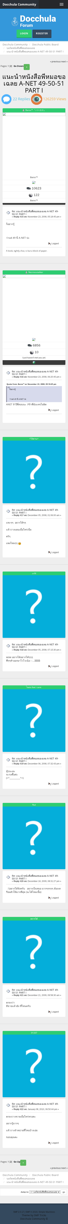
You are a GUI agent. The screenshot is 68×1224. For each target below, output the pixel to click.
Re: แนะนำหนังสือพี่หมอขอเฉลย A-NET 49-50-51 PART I (35, 213)
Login (24, 33)
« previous (55, 61)
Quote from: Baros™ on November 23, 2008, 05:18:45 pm (31, 384)
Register (42, 33)
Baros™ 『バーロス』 (35, 110)
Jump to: (25, 1192)
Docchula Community (19, 4)
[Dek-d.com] (34, 362)
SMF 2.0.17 (18, 1212)
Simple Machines (47, 1212)
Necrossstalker (35, 272)
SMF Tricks (40, 1215)
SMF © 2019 (31, 1212)
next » (64, 61)
